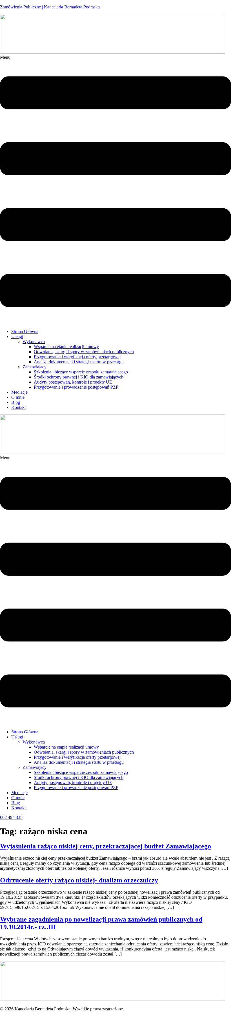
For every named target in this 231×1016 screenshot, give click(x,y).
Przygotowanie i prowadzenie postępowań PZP (76, 387)
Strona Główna (24, 331)
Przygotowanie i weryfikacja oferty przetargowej (77, 356)
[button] (115, 190)
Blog (15, 402)
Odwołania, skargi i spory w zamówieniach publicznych (84, 351)
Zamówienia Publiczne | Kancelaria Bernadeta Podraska (50, 6)
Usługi (17, 336)
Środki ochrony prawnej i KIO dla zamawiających (78, 377)
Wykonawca (34, 341)
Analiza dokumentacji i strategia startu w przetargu (79, 361)
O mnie (18, 397)
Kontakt (18, 407)
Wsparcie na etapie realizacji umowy (66, 346)
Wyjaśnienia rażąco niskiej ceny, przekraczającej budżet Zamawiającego (105, 846)
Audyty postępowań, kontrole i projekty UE (73, 382)
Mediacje (19, 392)
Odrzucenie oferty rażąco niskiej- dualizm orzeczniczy (79, 880)
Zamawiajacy (34, 366)
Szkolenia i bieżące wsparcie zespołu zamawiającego (81, 372)
